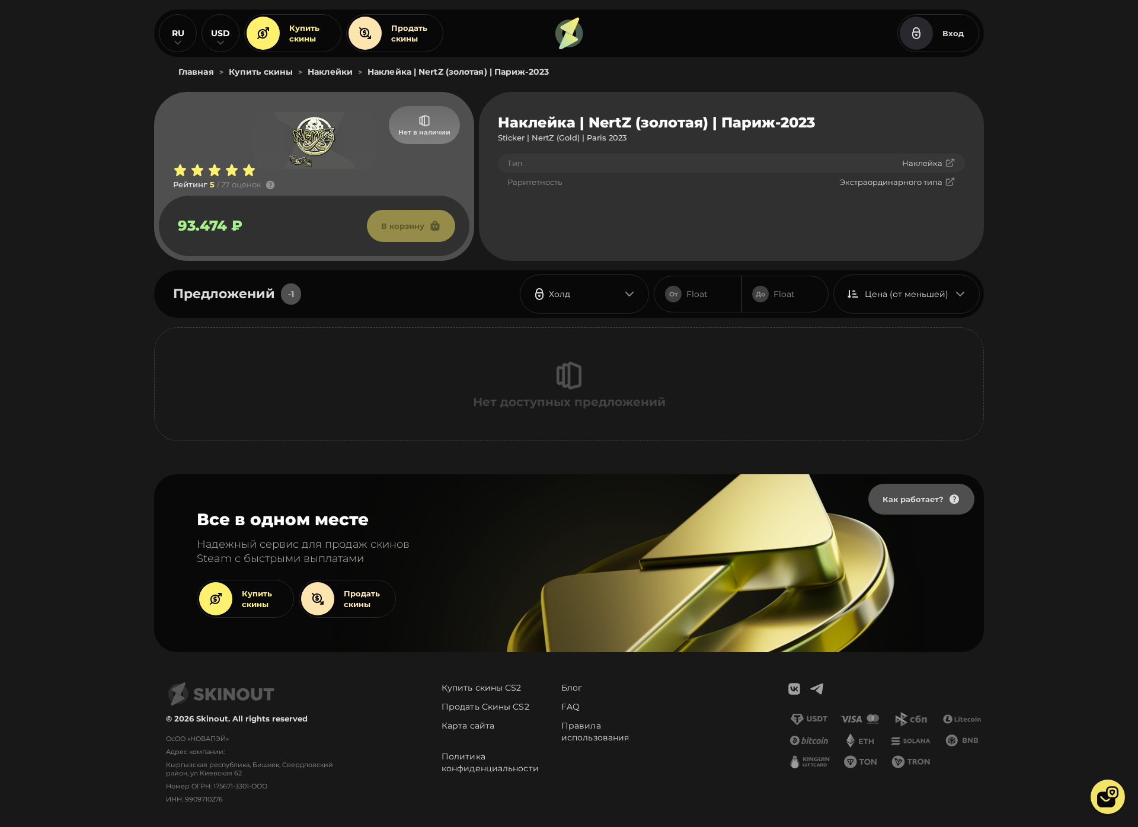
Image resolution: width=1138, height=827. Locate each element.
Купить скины (304, 33)
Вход (953, 33)
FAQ (570, 706)
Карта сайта (468, 725)
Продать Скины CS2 (485, 706)
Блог (571, 687)
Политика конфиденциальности (490, 762)
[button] (1108, 797)
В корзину (402, 226)
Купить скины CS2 (482, 687)
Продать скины (409, 33)
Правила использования (595, 731)
